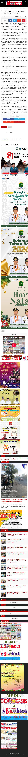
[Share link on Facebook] (10, 20)
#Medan (9, 127)
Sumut (13, 459)
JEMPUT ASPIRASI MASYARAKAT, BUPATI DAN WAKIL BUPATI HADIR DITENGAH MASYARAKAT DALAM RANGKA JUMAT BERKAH (17, 567)
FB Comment (5, 139)
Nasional (26, 458)
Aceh (1, 458)
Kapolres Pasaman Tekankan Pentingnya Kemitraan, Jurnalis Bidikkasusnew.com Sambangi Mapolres (15, 541)
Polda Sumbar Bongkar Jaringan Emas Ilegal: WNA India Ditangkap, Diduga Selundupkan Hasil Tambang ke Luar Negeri (17, 561)
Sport (3, 459)
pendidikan (18, 459)
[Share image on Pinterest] (23, 20)
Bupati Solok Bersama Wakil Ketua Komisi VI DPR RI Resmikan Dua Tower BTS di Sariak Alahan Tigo (16, 574)
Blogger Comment (16, 139)
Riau (1, 459)
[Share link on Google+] (19, 20)
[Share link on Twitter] (15, 20)
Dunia (8, 458)
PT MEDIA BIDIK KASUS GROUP (16, 754)
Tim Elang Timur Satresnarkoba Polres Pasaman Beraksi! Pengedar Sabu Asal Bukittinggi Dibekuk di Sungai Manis (17, 547)
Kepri (13, 458)
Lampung (17, 458)
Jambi (10, 458)
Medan (3, 16)
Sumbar (6, 459)
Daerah (4, 458)
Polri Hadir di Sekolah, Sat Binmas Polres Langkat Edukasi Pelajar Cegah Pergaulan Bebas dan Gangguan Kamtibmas (14, 501)
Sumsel (9, 459)
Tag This (4, 127)
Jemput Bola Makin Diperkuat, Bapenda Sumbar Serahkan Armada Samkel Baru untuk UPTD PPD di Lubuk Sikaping (17, 534)
